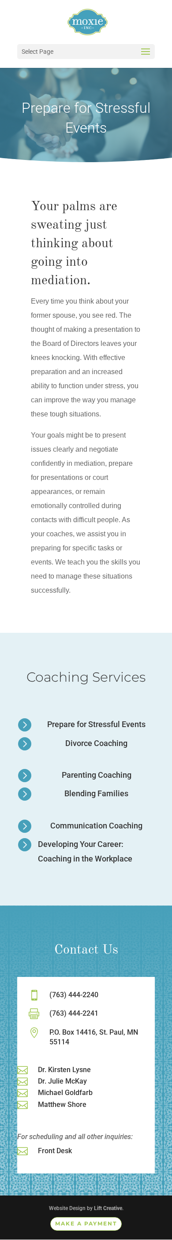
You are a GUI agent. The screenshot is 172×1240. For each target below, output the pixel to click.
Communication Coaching (96, 825)
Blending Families (96, 793)
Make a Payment (86, 1223)
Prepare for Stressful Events (96, 724)
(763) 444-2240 (73, 995)
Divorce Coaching (96, 743)
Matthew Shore (62, 1104)
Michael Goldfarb (65, 1092)
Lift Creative (108, 1208)
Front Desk (55, 1151)
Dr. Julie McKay (62, 1081)
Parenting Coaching (96, 775)
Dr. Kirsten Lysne (64, 1070)
